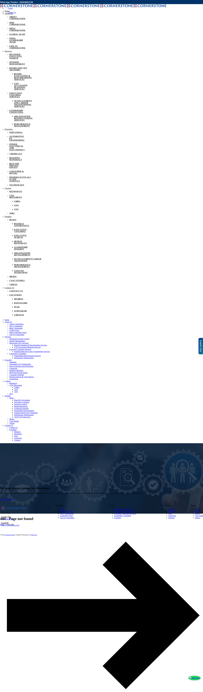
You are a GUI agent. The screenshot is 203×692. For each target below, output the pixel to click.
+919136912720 (26, 2)
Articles (198, 509)
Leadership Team (66, 516)
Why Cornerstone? (67, 514)
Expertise (117, 518)
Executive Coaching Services (125, 514)
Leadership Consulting (122, 516)
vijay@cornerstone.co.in (10, 525)
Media (197, 514)
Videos (197, 518)
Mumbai (171, 509)
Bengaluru (172, 511)
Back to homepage (7, 499)
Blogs (197, 511)
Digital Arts (34, 535)
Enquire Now (201, 346)
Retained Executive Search (124, 509)
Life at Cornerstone (67, 518)
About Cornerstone (67, 511)
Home (62, 509)
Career (10, 8)
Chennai (171, 518)
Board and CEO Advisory (124, 511)
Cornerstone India (10, 535)
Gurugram (172, 516)
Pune (170, 514)
